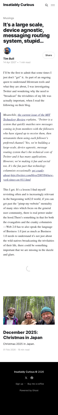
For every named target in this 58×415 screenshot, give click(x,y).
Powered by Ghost (29, 390)
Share (48, 55)
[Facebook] (32, 378)
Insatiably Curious (18, 4)
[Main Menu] (52, 5)
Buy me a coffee (36, 383)
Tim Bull (8, 58)
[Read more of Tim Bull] (7, 51)
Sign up (19, 383)
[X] (26, 378)
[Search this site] (46, 5)
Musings (8, 18)
